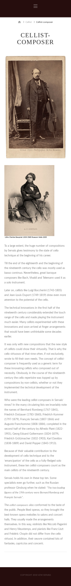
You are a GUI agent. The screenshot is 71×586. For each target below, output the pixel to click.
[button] (35, 6)
